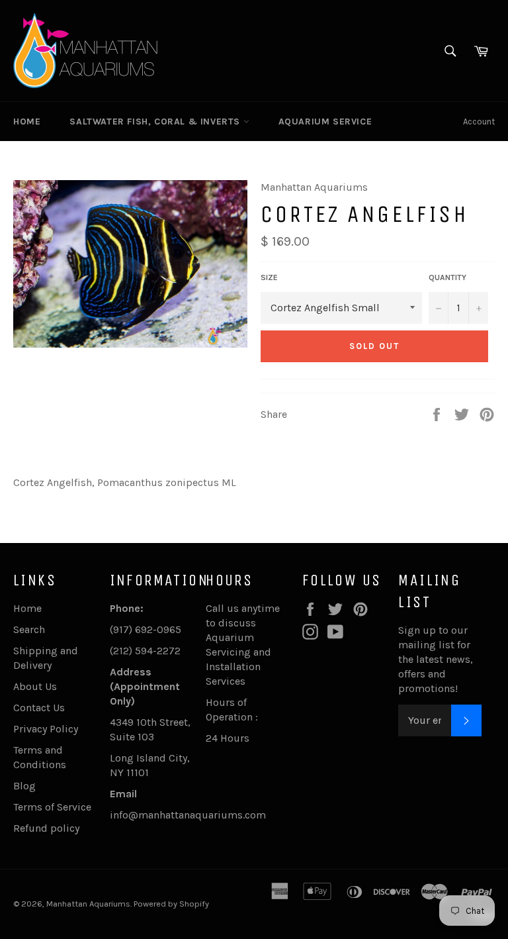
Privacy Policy (45, 728)
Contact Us (39, 707)
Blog (24, 785)
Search (29, 629)
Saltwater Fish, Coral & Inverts (156, 121)
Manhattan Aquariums (88, 904)
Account (479, 121)
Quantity (447, 277)
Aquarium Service (325, 121)
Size (269, 277)
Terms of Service (52, 807)
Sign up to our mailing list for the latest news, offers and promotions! (435, 659)
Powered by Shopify (171, 904)
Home (26, 121)
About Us (35, 686)
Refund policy (46, 828)
